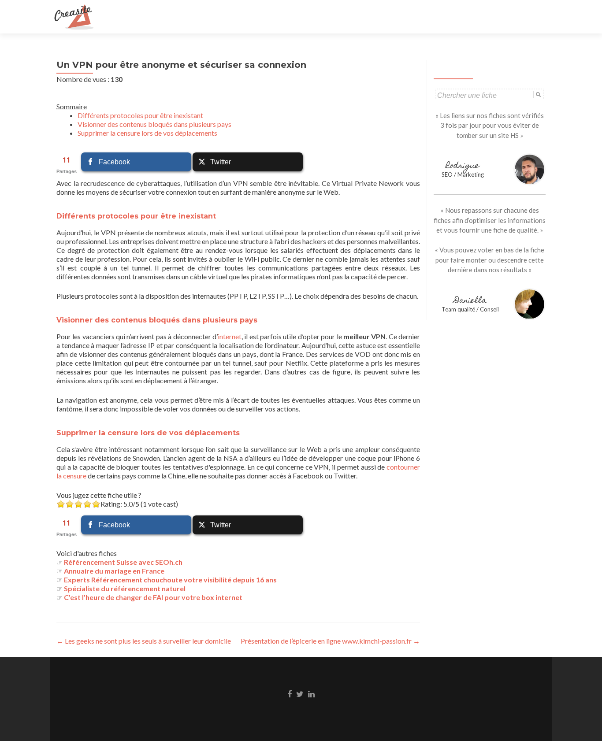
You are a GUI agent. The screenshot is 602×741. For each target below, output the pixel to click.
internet (230, 336)
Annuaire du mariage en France (114, 571)
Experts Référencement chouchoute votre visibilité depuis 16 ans (170, 579)
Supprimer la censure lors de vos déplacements (147, 133)
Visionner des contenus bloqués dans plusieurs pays (154, 124)
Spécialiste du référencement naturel (125, 588)
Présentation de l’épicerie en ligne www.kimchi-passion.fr (330, 641)
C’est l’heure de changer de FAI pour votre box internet (153, 597)
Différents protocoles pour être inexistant (140, 115)
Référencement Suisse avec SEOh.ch (123, 562)
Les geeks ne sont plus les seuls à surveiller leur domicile (143, 641)
